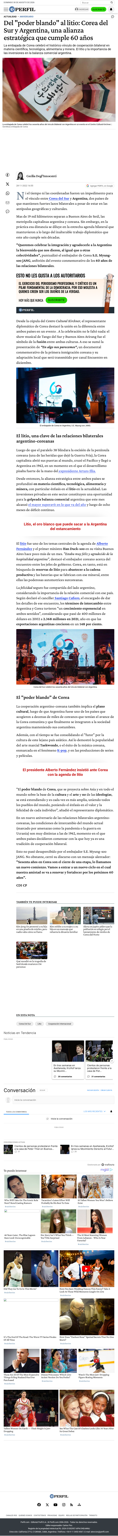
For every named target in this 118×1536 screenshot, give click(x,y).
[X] (47, 1505)
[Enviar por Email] (7, 202)
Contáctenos (40, 1515)
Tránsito (93, 1515)
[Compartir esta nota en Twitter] (7, 184)
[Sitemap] (79, 1505)
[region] (59, 1127)
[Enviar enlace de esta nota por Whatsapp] (7, 193)
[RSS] (71, 1505)
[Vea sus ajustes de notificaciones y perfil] (111, 9)
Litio (39, 1024)
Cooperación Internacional (59, 1024)
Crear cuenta (106, 1090)
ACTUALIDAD (10, 16)
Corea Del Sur (25, 1024)
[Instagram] (63, 1505)
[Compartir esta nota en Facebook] (7, 175)
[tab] (16, 1111)
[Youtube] (55, 1505)
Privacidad (52, 1515)
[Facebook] (39, 1505)
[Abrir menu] (6, 9)
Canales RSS (11, 1515)
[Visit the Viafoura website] (107, 1164)
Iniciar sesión (93, 1090)
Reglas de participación (76, 1515)
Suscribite (98, 9)
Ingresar (83, 9)
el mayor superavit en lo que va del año (57, 504)
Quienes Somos (25, 1515)
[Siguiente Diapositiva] (112, 1061)
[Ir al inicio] (22, 9)
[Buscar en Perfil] (112, 2)
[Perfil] (59, 1497)
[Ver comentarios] (112, 17)
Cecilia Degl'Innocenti (41, 176)
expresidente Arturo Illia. (77, 471)
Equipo (62, 1515)
